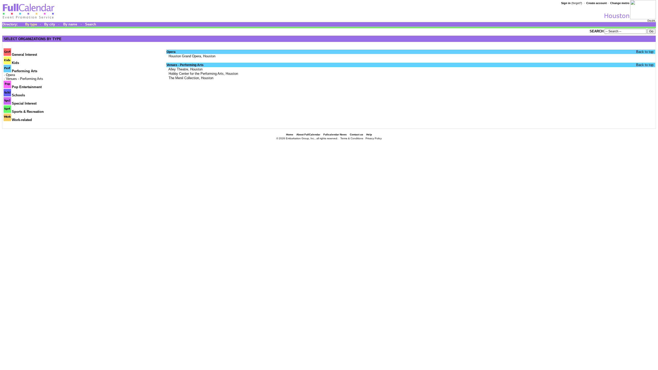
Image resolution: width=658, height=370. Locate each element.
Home (289, 134)
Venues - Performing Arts (24, 79)
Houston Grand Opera (184, 56)
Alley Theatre (178, 69)
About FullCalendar (308, 134)
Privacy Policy (373, 138)
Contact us (356, 134)
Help (369, 134)
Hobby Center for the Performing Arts (196, 74)
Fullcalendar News (335, 134)
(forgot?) (576, 3)
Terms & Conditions (351, 138)
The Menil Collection (183, 78)
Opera (10, 75)
